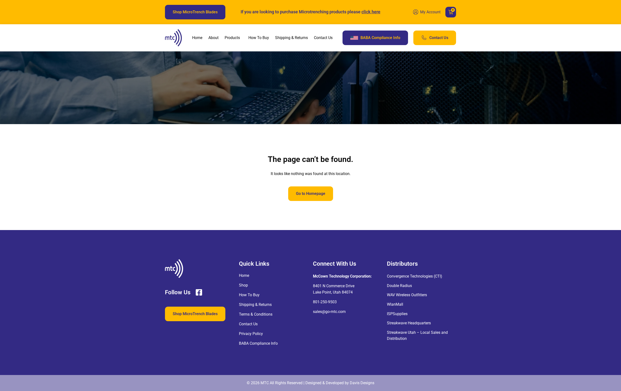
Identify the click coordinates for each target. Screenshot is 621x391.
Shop (243, 285)
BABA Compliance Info (258, 343)
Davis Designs (362, 383)
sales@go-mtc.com (329, 311)
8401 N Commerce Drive (333, 286)
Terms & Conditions (255, 314)
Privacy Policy (251, 333)
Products (232, 37)
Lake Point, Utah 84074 (333, 292)
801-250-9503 (325, 302)
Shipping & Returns (291, 37)
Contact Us (323, 37)
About (213, 37)
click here (370, 11)
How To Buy (258, 37)
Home (197, 37)
